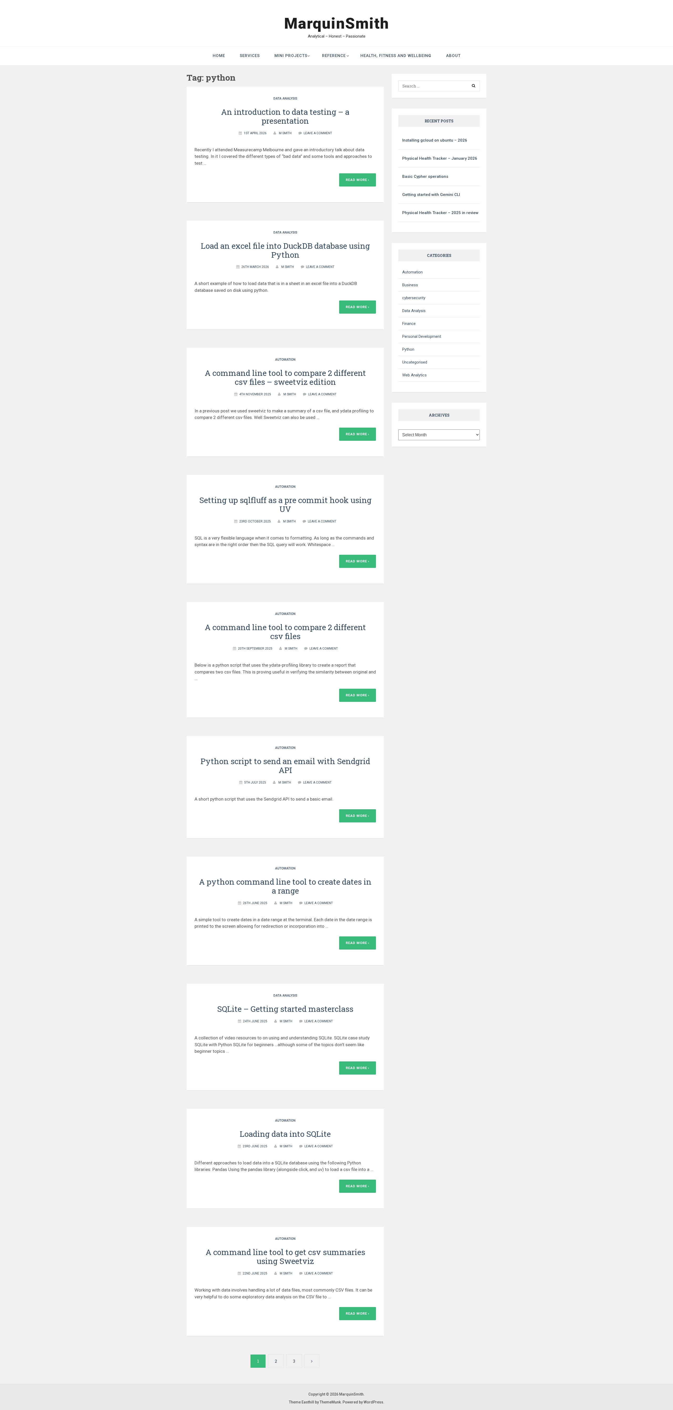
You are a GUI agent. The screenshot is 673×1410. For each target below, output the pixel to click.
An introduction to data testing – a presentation (285, 116)
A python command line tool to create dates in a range (285, 886)
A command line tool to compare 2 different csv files (285, 631)
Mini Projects (290, 55)
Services (250, 55)
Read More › (357, 180)
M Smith (285, 133)
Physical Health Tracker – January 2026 (439, 158)
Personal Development (421, 336)
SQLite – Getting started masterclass (285, 1009)
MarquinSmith (336, 23)
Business (410, 285)
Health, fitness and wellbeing (395, 55)
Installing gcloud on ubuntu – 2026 (434, 140)
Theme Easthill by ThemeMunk (315, 1402)
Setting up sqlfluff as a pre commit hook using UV (285, 504)
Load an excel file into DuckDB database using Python (285, 250)
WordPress (373, 1402)
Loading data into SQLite (285, 1134)
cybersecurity (413, 298)
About (453, 55)
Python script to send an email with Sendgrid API (285, 765)
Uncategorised (414, 362)
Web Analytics (414, 375)
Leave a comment (318, 133)
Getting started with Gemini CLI (431, 194)
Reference (334, 55)
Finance (409, 323)
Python (408, 349)
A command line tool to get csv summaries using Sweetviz (285, 1256)
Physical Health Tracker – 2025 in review (440, 212)
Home (219, 55)
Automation (285, 359)
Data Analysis (285, 98)
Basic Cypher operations (425, 176)
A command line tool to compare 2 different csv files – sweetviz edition (285, 377)
